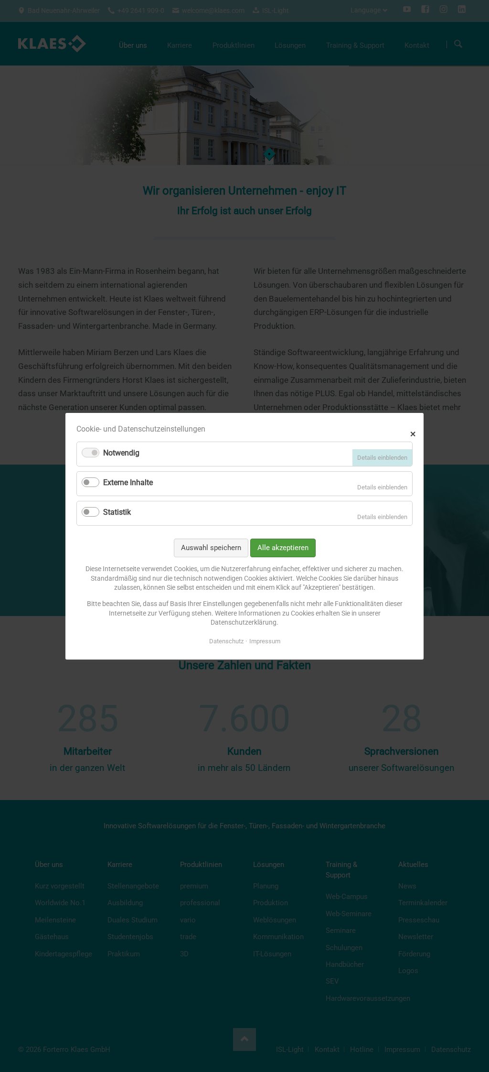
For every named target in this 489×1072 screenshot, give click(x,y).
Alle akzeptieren (282, 547)
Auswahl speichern (211, 547)
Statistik (117, 512)
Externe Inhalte (128, 482)
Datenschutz (226, 640)
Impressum (264, 640)
